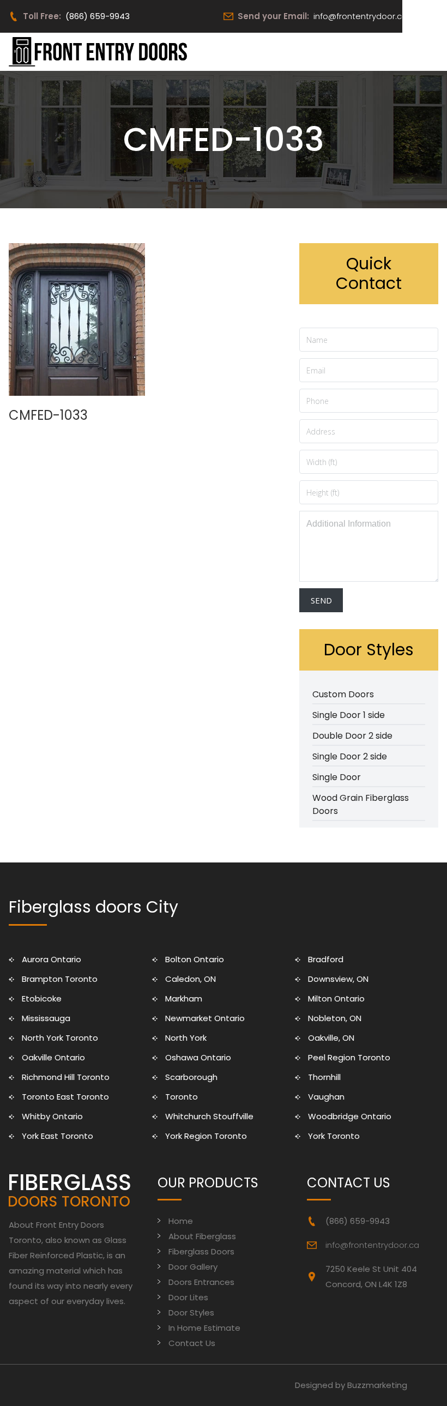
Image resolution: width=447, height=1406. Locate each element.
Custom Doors (343, 694)
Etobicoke (42, 998)
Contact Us (191, 1343)
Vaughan (326, 1096)
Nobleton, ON (334, 1018)
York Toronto (334, 1136)
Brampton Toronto (60, 979)
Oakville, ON (331, 1037)
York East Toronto (57, 1136)
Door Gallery (193, 1266)
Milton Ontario (336, 998)
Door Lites (188, 1297)
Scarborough (191, 1077)
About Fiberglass (202, 1236)
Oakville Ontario (53, 1057)
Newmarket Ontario (205, 1018)
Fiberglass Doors (201, 1251)
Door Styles (191, 1312)
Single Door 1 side (348, 715)
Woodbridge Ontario (349, 1116)
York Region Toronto (206, 1136)
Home (180, 1221)
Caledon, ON (190, 979)
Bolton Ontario (194, 959)
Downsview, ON (338, 979)
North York (186, 1037)
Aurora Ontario (51, 959)
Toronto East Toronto (65, 1096)
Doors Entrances (201, 1282)
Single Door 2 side (349, 756)
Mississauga (46, 1018)
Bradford (325, 959)
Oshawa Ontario (198, 1057)
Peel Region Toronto (349, 1057)
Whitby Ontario (52, 1116)
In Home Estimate (204, 1327)
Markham (183, 998)
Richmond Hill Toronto (66, 1077)
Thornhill (324, 1077)
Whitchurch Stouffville (209, 1116)
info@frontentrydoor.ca (360, 16)
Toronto (181, 1096)
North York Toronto (60, 1037)
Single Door (336, 777)
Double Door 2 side (352, 735)
